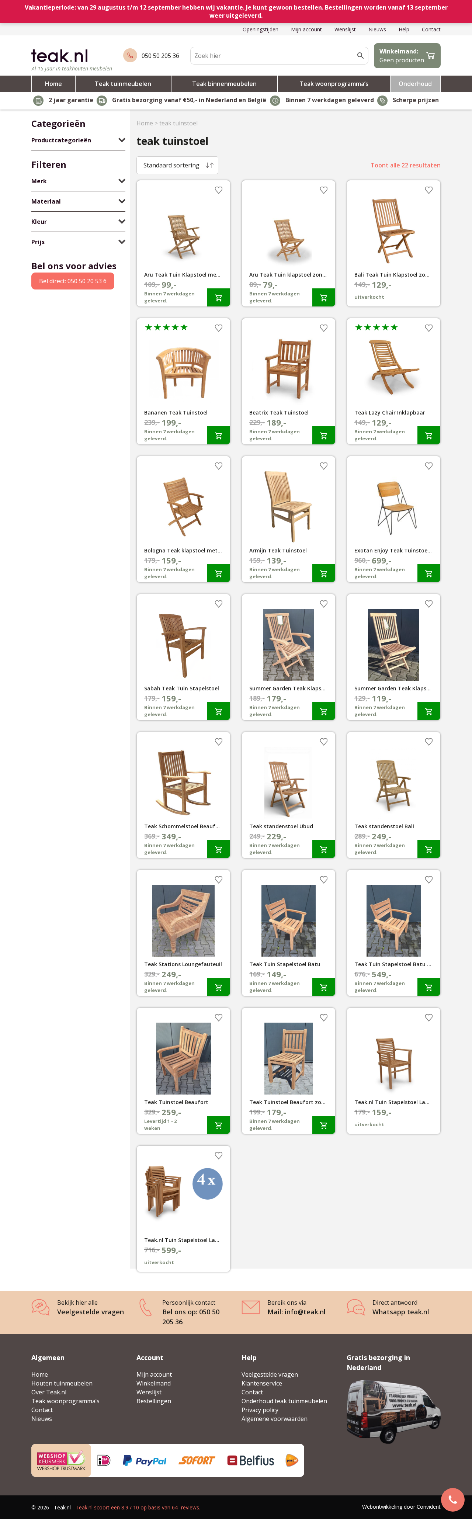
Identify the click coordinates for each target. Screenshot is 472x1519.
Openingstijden (260, 29)
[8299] (218, 849)
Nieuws (377, 29)
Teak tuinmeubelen (123, 84)
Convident (429, 1506)
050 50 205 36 (160, 56)
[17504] (218, 573)
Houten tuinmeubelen (62, 1383)
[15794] (218, 987)
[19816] (428, 987)
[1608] (428, 435)
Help (404, 29)
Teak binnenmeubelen (224, 84)
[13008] (218, 435)
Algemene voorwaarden (275, 1419)
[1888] (218, 711)
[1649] (218, 297)
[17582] (323, 711)
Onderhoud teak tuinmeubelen (284, 1401)
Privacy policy (260, 1410)
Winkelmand (153, 1383)
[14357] (323, 573)
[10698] (428, 573)
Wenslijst (345, 29)
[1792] (428, 849)
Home (53, 84)
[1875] (323, 435)
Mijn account (306, 29)
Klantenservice (262, 1383)
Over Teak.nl (48, 1392)
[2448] (218, 1125)
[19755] (323, 849)
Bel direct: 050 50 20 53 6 (73, 281)
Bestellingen (153, 1401)
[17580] (428, 711)
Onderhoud (415, 84)
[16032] (323, 987)
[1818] (323, 297)
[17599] (323, 1125)
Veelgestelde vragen (270, 1374)
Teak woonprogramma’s (333, 84)
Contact (431, 29)
